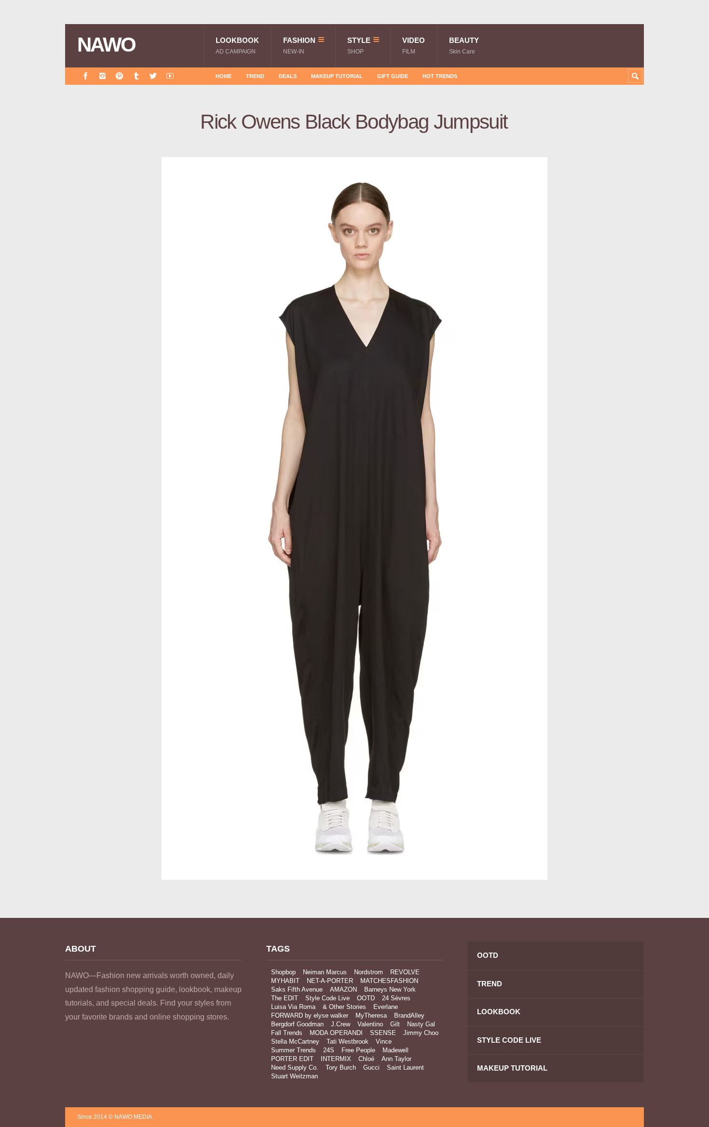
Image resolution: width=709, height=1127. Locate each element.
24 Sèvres (396, 998)
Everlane (385, 1007)
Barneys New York (390, 989)
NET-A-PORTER (330, 981)
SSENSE (383, 1033)
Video (413, 45)
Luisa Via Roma (293, 1007)
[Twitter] (153, 75)
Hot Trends (440, 76)
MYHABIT (285, 981)
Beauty (464, 45)
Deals (288, 76)
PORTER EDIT (292, 1059)
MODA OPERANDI (336, 1033)
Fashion (299, 45)
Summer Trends (293, 1050)
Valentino (370, 1024)
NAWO (106, 45)
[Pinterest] (119, 75)
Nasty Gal (421, 1024)
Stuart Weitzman (294, 1076)
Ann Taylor (396, 1059)
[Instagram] (102, 75)
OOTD (366, 998)
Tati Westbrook (347, 1041)
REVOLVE (405, 972)
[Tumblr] (136, 75)
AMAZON (343, 989)
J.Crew (340, 1024)
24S (328, 1050)
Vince (384, 1041)
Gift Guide (392, 76)
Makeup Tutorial (337, 76)
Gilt (395, 1024)
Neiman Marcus (325, 972)
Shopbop (283, 972)
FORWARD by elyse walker (309, 1015)
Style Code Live (327, 998)
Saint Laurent (405, 1067)
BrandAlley (409, 1015)
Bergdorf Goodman (297, 1024)
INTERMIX (336, 1059)
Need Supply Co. (294, 1067)
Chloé (366, 1059)
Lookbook (237, 45)
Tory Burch (341, 1067)
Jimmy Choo (420, 1033)
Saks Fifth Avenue (297, 989)
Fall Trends (286, 1033)
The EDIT (284, 998)
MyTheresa (371, 1015)
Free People (358, 1050)
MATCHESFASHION (389, 981)
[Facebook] (85, 75)
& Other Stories (344, 1007)
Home (224, 76)
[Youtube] (170, 75)
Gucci (371, 1067)
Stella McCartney (295, 1041)
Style (358, 45)
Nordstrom (368, 972)
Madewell (395, 1050)
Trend (255, 76)
